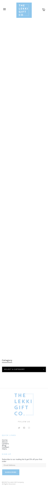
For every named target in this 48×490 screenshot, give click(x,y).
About (5, 442)
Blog (4, 445)
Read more (10, 113)
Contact (5, 447)
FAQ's (4, 449)
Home (4, 440)
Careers (5, 443)
